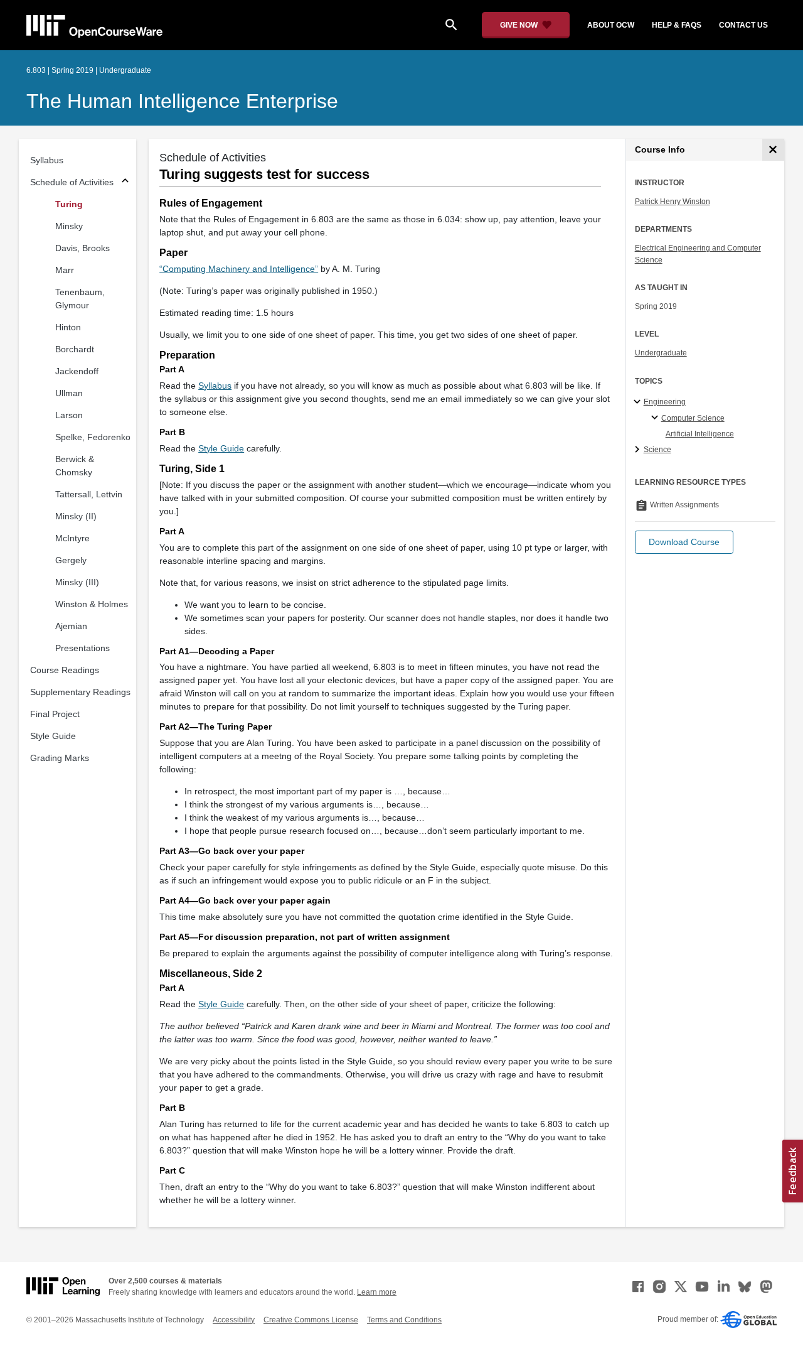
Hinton (68, 327)
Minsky (69, 226)
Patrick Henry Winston (672, 201)
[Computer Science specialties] (656, 418)
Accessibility (234, 1319)
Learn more (376, 1292)
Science (657, 449)
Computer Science (693, 418)
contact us (743, 25)
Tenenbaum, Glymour (80, 298)
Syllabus (46, 160)
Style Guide (53, 736)
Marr (64, 270)
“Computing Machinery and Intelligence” (238, 269)
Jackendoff (76, 371)
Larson (69, 415)
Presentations (82, 648)
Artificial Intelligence (700, 433)
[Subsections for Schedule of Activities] (125, 182)
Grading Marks (59, 758)
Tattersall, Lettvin (88, 494)
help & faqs (676, 25)
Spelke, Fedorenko (92, 437)
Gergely (71, 560)
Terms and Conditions (404, 1319)
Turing (69, 204)
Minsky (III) (77, 582)
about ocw (610, 25)
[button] (684, 542)
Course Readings (64, 670)
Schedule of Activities (72, 182)
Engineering (665, 401)
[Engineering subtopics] (638, 402)
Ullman (69, 393)
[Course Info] (773, 150)
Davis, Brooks (82, 248)
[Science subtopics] (638, 450)
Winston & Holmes (91, 604)
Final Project (55, 714)
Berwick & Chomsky (74, 465)
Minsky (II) (76, 516)
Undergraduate (661, 352)
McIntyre (72, 538)
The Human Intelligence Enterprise (182, 101)
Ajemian (71, 626)
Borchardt (74, 349)
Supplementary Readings (80, 692)
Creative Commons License (310, 1319)
